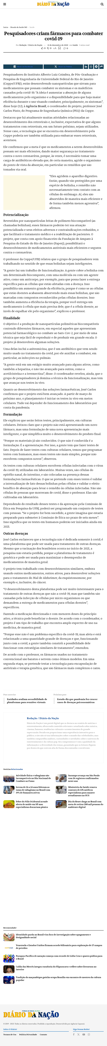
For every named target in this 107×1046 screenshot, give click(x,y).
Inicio (5, 27)
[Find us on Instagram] (89, 1034)
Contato (43, 1035)
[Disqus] (53, 848)
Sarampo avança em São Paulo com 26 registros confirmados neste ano (84, 778)
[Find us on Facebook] (73, 1034)
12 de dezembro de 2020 (58, 45)
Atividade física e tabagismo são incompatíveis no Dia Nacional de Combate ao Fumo (33, 778)
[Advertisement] (53, 16)
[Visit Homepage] (53, 4)
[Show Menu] (4, 4)
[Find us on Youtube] (83, 1034)
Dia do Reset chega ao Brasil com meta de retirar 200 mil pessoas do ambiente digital (85, 804)
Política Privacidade (28, 1035)
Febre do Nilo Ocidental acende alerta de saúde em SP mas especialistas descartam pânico (32, 804)
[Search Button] (102, 4)
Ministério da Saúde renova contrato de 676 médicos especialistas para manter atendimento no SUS (82, 791)
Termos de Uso (9, 1035)
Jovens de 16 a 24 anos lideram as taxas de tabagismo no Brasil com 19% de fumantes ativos (33, 790)
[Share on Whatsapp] (91, 66)
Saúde (32, 27)
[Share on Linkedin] (86, 66)
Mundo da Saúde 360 (18, 27)
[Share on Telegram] (96, 66)
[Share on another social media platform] (101, 66)
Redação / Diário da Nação (30, 45)
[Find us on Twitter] (78, 1034)
